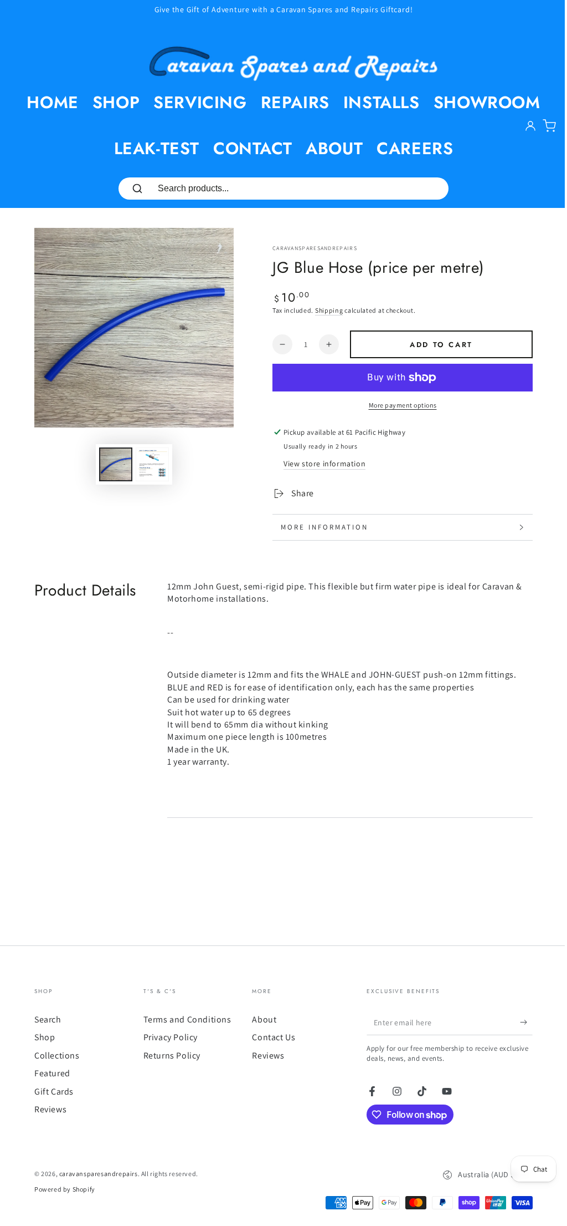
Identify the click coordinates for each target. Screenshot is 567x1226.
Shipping (329, 310)
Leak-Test (156, 148)
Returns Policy (167, 1055)
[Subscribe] (522, 1022)
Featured (48, 1073)
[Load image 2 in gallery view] (152, 464)
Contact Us (269, 1037)
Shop (116, 102)
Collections (53, 1055)
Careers (415, 148)
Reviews (46, 1109)
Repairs (295, 102)
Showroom (487, 102)
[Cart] (549, 126)
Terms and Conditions (183, 1019)
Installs (381, 102)
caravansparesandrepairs (314, 248)
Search (44, 1019)
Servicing (199, 102)
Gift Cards (50, 1091)
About (334, 148)
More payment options (403, 405)
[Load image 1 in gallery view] (115, 464)
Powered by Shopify (60, 1189)
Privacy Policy (166, 1037)
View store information (324, 464)
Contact (252, 148)
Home (52, 102)
